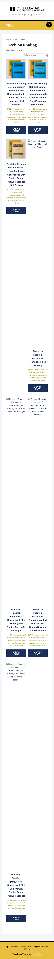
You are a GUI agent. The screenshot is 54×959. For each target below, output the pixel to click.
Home (8, 39)
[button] (7, 25)
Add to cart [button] (16, 130)
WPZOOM (37, 954)
